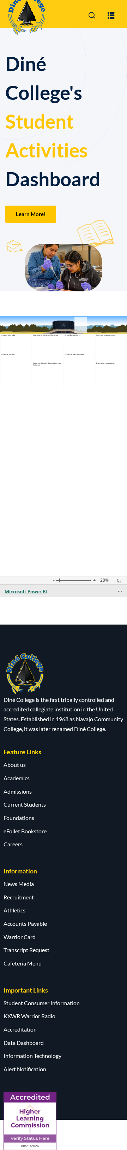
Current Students (25, 804)
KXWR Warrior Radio (29, 1016)
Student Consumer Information (42, 1003)
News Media (19, 883)
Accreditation (20, 1029)
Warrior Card (20, 936)
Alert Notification (25, 1069)
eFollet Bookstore (25, 831)
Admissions (18, 791)
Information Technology (32, 1055)
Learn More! (31, 214)
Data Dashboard (24, 1042)
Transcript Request (26, 950)
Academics (17, 778)
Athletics (14, 910)
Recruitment (19, 897)
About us (15, 764)
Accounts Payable (25, 923)
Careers (13, 844)
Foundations (19, 817)
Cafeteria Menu (23, 963)
